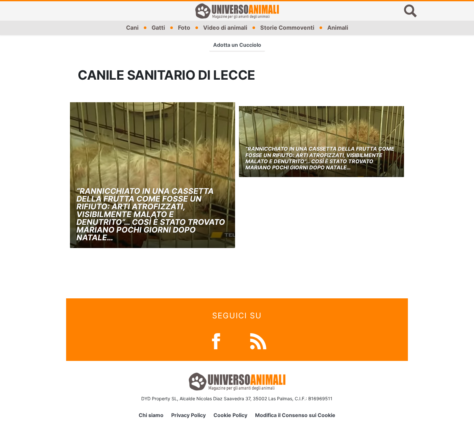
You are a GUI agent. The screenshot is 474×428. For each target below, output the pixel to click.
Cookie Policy (230, 415)
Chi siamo (151, 415)
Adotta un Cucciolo (237, 45)
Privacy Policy (188, 415)
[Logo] (237, 11)
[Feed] (258, 340)
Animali (337, 27)
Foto (184, 27)
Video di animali (225, 27)
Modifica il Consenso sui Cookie (295, 415)
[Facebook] (216, 340)
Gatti (158, 27)
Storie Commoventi (287, 27)
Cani (132, 27)
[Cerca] (410, 11)
